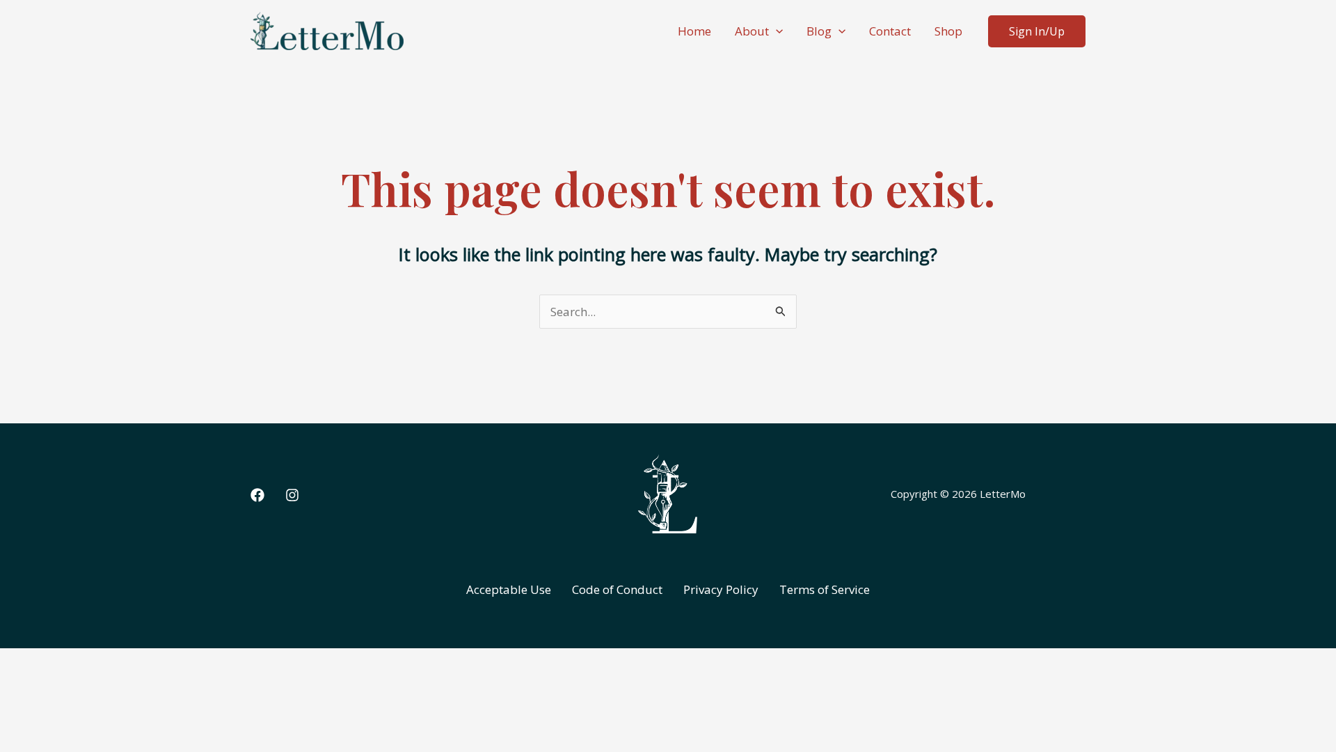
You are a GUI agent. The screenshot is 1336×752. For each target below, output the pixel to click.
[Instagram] (292, 495)
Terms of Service (824, 589)
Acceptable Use (508, 589)
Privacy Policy (720, 589)
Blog (819, 31)
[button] (776, 31)
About (752, 31)
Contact (890, 31)
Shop (948, 31)
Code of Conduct (617, 589)
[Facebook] (257, 495)
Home (694, 31)
